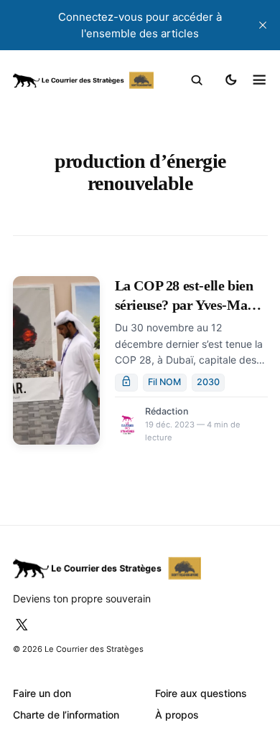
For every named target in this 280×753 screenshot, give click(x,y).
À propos (177, 715)
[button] (197, 80)
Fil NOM (164, 381)
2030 (208, 381)
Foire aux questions (201, 693)
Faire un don (42, 693)
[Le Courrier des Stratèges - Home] (83, 80)
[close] (262, 25)
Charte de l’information (66, 715)
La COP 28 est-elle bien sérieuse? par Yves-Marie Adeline (189, 305)
